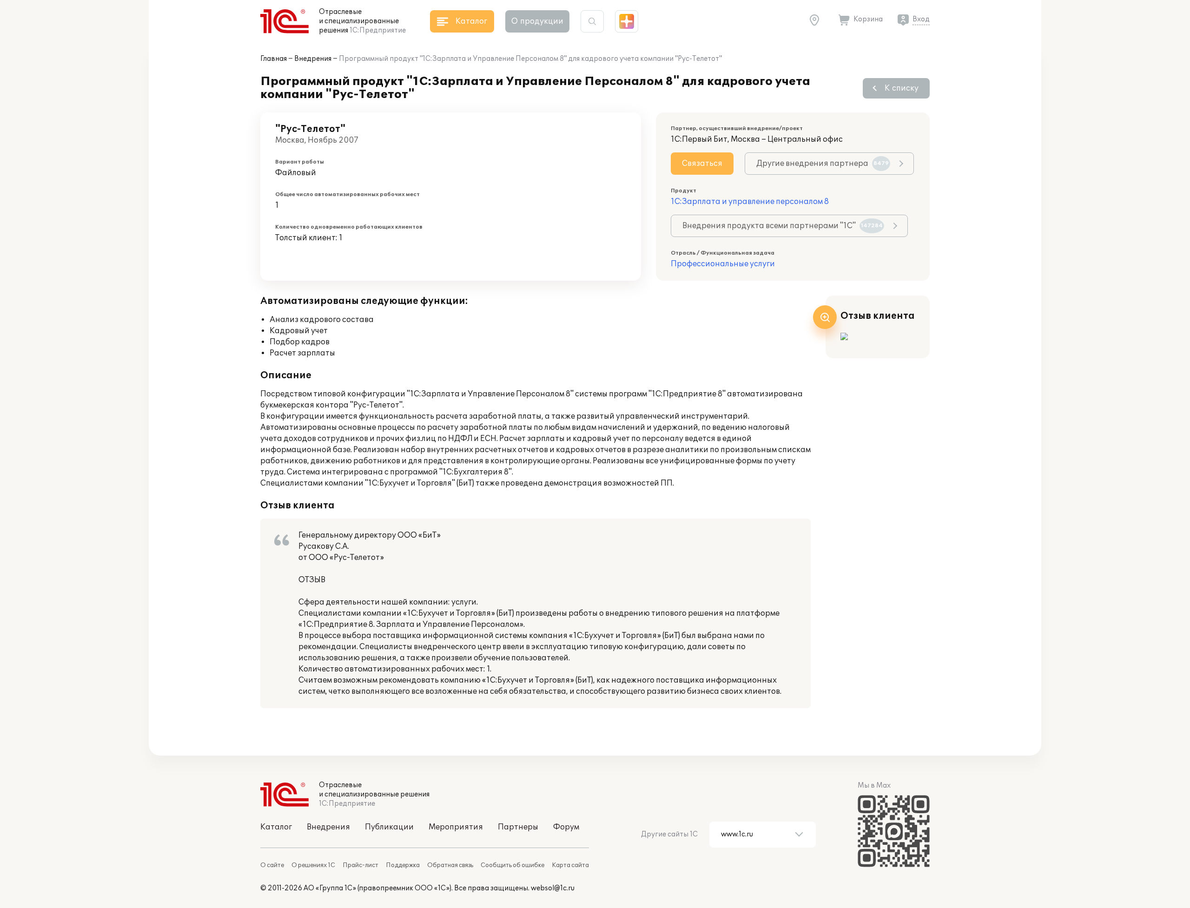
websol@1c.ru (553, 888)
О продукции (537, 21)
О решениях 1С (313, 865)
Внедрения (312, 59)
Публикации (389, 827)
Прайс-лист (360, 865)
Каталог (276, 827)
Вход (921, 19)
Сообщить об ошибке (512, 865)
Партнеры (518, 827)
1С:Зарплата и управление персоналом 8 (750, 201)
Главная (273, 59)
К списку (902, 88)
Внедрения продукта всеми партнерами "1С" (782, 225)
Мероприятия (456, 827)
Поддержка (403, 865)
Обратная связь (450, 865)
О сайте (272, 865)
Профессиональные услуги (723, 264)
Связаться (702, 163)
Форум (566, 827)
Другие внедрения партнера (822, 163)
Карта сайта (570, 865)
